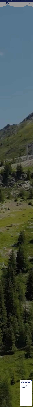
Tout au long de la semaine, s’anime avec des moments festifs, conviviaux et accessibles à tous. (26, 387)
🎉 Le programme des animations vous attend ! (26, 382)
